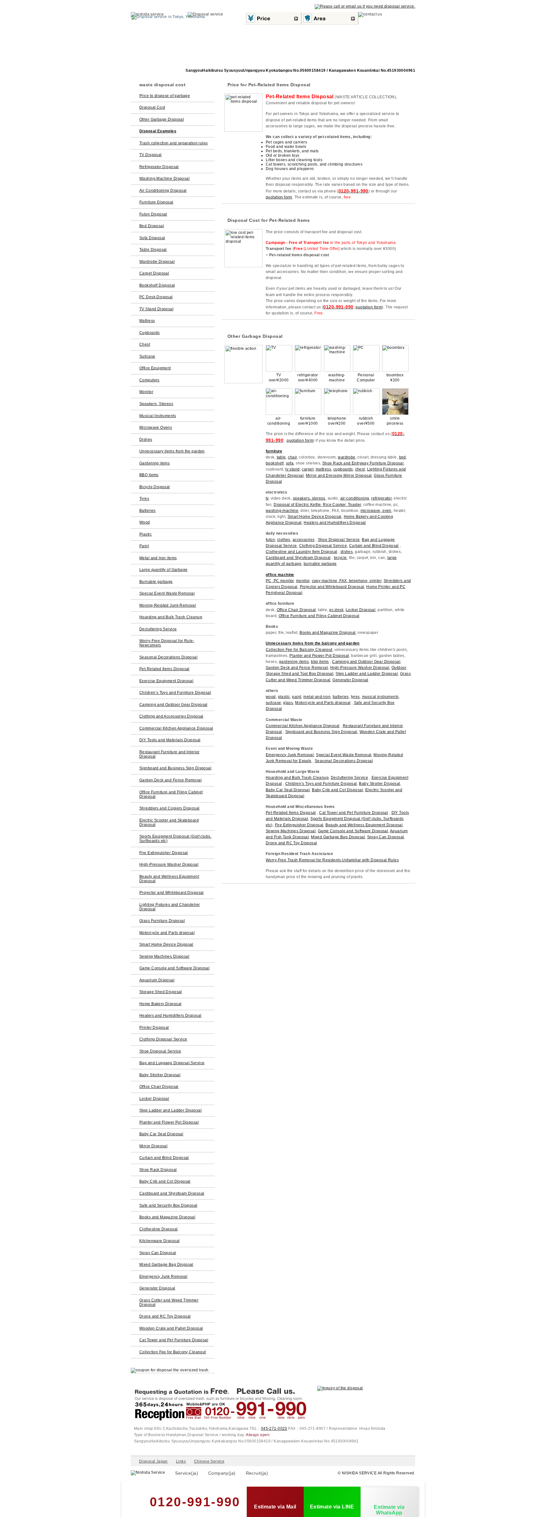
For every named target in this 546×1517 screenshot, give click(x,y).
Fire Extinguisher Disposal (299, 825)
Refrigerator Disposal (159, 167)
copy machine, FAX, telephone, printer (347, 581)
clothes (283, 539)
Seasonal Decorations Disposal (344, 761)
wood (271, 697)
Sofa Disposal (152, 238)
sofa (290, 463)
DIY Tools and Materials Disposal (169, 740)
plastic (284, 697)
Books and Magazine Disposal (327, 632)
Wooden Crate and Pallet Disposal (171, 1328)
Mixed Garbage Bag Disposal (338, 837)
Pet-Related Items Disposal (291, 812)
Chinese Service (209, 1461)
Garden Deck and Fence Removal (297, 667)
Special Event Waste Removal (343, 755)
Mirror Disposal (153, 1146)
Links (181, 1461)
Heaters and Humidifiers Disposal (335, 522)
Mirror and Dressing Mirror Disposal (339, 475)
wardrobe (346, 457)
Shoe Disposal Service (339, 539)
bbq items (320, 661)
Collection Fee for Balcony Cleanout (299, 649)
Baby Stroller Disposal (379, 783)
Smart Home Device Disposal (315, 516)
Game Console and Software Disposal (353, 831)
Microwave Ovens (155, 427)
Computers (149, 380)
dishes (347, 551)
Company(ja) (222, 1473)
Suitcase (147, 356)
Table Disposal (153, 249)
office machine (280, 575)
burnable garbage (320, 563)
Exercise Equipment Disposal (166, 681)
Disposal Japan (153, 1461)
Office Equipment (155, 368)
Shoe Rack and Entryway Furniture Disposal (362, 463)
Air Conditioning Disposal (163, 190)
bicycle (340, 557)
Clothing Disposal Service (323, 545)
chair (292, 457)
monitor (303, 581)
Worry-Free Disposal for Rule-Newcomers (166, 643)
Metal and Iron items (158, 558)
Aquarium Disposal (156, 980)
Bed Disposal (151, 226)
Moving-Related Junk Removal (167, 605)
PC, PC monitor (280, 581)
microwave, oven (376, 510)
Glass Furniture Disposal (162, 921)
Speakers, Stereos (156, 404)
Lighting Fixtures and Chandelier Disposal (169, 906)
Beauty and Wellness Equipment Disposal (364, 825)
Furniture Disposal (156, 202)
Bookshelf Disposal (157, 285)
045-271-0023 (274, 1428)
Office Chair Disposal (296, 610)
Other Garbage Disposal (161, 119)
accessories (304, 539)
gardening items (294, 661)
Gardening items (154, 463)
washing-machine (282, 510)
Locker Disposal (360, 610)
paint (296, 697)
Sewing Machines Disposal (291, 831)
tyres (355, 697)
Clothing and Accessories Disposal (171, 716)
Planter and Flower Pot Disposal (319, 655)
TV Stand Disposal (156, 309)
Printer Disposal (154, 1027)
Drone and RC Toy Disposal (291, 843)
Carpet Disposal (154, 273)
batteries (341, 697)
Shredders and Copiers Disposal (169, 808)
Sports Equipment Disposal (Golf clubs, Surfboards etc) (175, 838)
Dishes (145, 439)
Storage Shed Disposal (160, 992)
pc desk (336, 610)
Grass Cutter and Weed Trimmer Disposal (168, 1302)
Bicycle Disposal (154, 487)
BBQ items (149, 475)
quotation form (279, 197)
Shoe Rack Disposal (158, 1170)
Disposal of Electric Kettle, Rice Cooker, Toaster (317, 504)
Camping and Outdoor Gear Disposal (366, 661)
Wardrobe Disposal (157, 261)
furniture (274, 451)
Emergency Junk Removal (290, 755)
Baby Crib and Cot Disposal (337, 790)
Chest (144, 344)
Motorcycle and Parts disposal (322, 703)
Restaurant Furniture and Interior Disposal (169, 754)
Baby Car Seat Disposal (288, 790)
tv (267, 498)
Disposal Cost (152, 107)
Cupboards (149, 333)
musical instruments (380, 697)
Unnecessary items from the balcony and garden (313, 643)
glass (288, 703)
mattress (323, 469)
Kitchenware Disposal (159, 1241)
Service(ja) (186, 1473)
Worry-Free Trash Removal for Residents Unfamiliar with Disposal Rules (332, 860)
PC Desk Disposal (156, 297)
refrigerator (381, 498)
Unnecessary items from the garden (172, 451)
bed (402, 457)
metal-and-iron (317, 697)
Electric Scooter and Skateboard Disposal (169, 822)
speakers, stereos (309, 498)
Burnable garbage (156, 581)
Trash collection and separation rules (173, 143)
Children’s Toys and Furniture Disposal (321, 783)
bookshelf (275, 463)
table (281, 457)
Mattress (147, 321)
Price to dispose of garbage (164, 96)
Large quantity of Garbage (163, 569)
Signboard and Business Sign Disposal (321, 732)
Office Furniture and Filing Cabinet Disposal (319, 616)
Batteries (147, 510)
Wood (144, 522)
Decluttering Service (349, 777)
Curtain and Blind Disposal (374, 545)
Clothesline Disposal (158, 1229)
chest (360, 469)
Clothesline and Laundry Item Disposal (301, 551)
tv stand (292, 469)
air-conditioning (354, 498)
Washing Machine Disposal (164, 178)
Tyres (144, 498)
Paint (144, 546)
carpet (307, 469)
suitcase (273, 703)
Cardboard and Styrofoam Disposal (298, 557)
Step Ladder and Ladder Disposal (367, 673)
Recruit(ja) (257, 1473)
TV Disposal (150, 155)
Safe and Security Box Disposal (168, 1205)
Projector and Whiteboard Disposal (332, 587)
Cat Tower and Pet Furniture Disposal (353, 812)
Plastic (145, 534)
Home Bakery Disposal (160, 1004)
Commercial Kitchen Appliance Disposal (303, 726)
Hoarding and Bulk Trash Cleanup (297, 777)
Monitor (146, 392)
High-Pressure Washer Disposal (359, 667)
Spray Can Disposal (385, 837)
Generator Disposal (350, 680)
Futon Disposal (153, 214)
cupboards (343, 469)
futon (270, 539)
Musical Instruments (157, 416)
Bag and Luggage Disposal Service (171, 1063)
